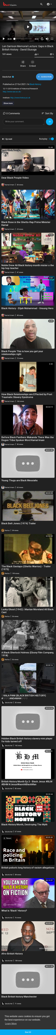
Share (23, 66)
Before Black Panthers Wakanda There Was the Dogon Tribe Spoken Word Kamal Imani (27, 439)
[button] (49, 4)
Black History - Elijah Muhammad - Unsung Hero (27, 308)
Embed (32, 66)
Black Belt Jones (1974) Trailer (18, 523)
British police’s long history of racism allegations (27, 867)
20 (42, 39)
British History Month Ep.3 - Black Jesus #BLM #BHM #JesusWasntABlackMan (26, 783)
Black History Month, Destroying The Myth (24, 824)
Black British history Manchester (19, 996)
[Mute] (47, 38)
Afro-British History (12, 953)
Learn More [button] (11, 1023)
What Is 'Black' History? (14, 910)
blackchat (7, 77)
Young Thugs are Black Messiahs (19, 480)
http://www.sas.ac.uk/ (12, 92)
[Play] (3, 38)
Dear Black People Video (15, 177)
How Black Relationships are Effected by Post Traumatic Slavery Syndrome (26, 396)
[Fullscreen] (52, 38)
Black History (35, 84)
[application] (28, 26)
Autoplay (43, 139)
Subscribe (46, 77)
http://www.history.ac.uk (20, 98)
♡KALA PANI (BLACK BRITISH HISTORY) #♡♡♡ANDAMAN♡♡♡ (23, 697)
